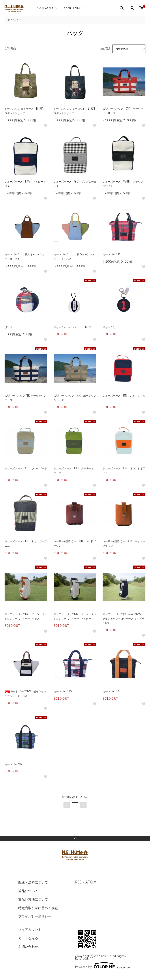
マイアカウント (29, 930)
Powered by (83, 967)
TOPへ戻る (75, 838)
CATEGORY (45, 8)
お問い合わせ (28, 947)
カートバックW (63, 691)
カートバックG (111, 691)
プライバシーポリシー (34, 916)
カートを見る (28, 938)
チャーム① (109, 327)
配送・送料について (33, 882)
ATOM (91, 882)
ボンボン (10, 327)
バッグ (18, 20)
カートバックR (111, 254)
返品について (28, 891)
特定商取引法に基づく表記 (38, 908)
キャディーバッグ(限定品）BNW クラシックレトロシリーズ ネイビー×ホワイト (123, 619)
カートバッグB (13, 764)
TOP (9, 20)
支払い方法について (33, 899)
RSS (78, 882)
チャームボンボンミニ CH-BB (72, 327)
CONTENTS (72, 8)
